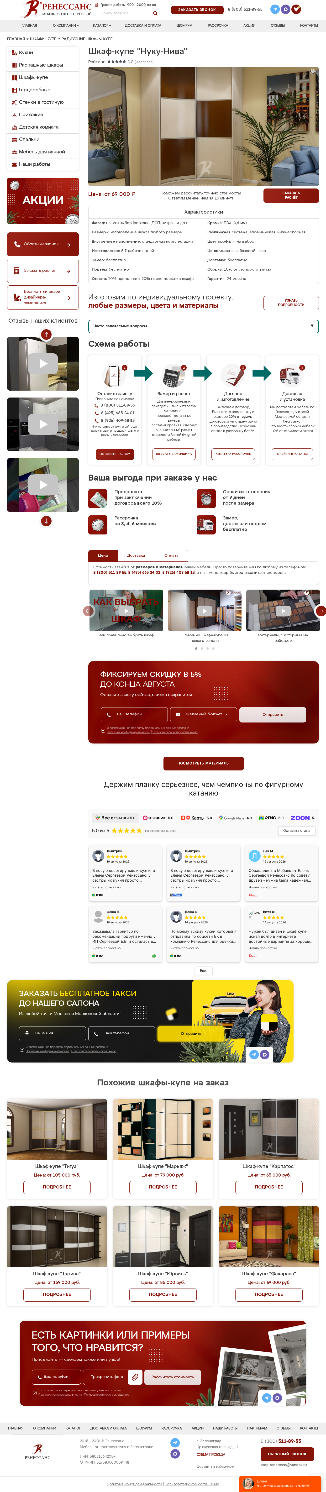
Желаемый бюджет (204, 714)
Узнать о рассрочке (233, 454)
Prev (46, 334)
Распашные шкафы (41, 65)
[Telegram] (275, 10)
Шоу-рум (184, 25)
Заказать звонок (197, 10)
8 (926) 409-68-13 (245, 16)
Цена (103, 556)
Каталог (100, 25)
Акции (249, 25)
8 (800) (281, 1441)
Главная (29, 25)
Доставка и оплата (143, 25)
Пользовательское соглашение (192, 1484)
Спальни (29, 139)
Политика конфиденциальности (134, 1484)
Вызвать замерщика (174, 454)
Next (46, 521)
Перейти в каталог (292, 454)
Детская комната (39, 127)
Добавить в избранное (215, 1466)
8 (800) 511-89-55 (245, 10)
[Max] (285, 10)
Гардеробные (34, 90)
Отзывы (278, 25)
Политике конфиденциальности (128, 732)
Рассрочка (218, 25)
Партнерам (257, 1428)
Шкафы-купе (43, 39)
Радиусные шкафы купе (87, 39)
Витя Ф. (269, 912)
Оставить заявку (115, 454)
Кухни (26, 52)
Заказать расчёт (291, 195)
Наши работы (34, 164)
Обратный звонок (287, 1454)
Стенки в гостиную (41, 102)
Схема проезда (211, 1454)
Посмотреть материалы (204, 763)
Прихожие (31, 114)
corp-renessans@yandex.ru (284, 1465)
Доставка (136, 556)
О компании (64, 25)
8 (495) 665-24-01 (245, 3)
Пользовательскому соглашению (175, 732)
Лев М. (268, 851)
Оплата (171, 556)
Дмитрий (192, 851)
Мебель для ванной (42, 152)
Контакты (309, 25)
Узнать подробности (291, 303)
